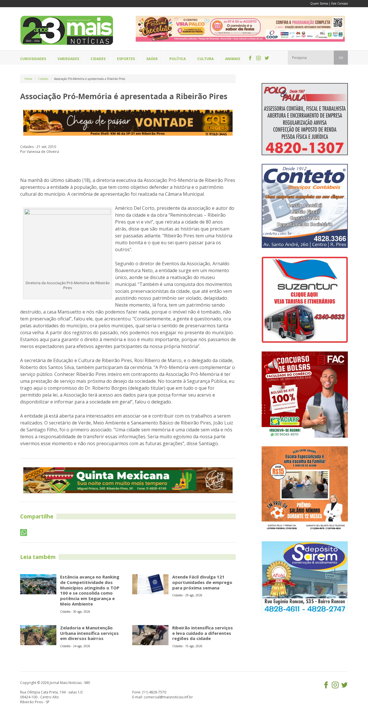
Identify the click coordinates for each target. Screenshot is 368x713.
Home (28, 79)
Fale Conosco (339, 3)
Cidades (43, 79)
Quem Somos (319, 3)
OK (341, 58)
